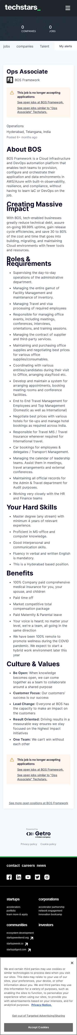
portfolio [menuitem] (11, 910)
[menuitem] (68, 8)
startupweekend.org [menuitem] (18, 937)
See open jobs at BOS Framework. (40, 102)
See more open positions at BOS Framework (38, 803)
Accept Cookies (38, 1027)
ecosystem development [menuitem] (20, 932)
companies (24, 46)
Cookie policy (48, 844)
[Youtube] (30, 879)
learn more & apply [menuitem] (17, 914)
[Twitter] (39, 879)
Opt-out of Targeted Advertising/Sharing (38, 1015)
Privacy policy (29, 844)
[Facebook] (11, 879)
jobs (6, 46)
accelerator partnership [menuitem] (51, 907)
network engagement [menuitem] (50, 910)
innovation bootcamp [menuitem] (50, 914)
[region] (38, 996)
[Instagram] (49, 879)
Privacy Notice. (41, 1004)
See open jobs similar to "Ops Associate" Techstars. (37, 110)
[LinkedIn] (20, 879)
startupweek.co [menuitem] (15, 943)
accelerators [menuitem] (13, 907)
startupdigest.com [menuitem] (16, 949)
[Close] (72, 962)
